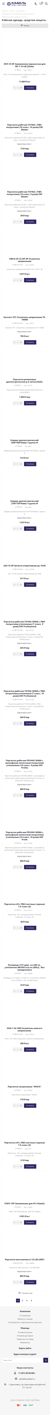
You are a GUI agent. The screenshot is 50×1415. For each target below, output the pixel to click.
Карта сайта (25, 1348)
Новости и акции (25, 1319)
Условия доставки (25, 1335)
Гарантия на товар (25, 1339)
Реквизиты (25, 1342)
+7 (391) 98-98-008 (26, 1373)
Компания (25, 1311)
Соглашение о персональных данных (25, 1322)
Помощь (25, 1328)
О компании (25, 1315)
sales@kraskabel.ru (27, 1379)
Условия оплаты (25, 1332)
